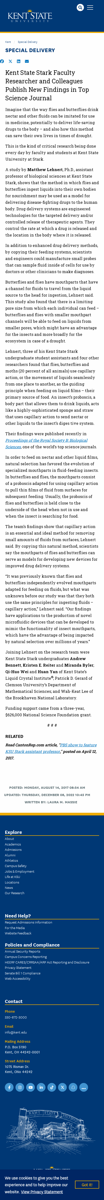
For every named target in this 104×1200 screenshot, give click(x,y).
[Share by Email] (27, 61)
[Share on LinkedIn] (18, 61)
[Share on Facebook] (2, 61)
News (9, 887)
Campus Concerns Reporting (26, 956)
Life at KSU (12, 876)
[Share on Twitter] (10, 61)
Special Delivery (27, 41)
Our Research (14, 892)
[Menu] (90, 8)
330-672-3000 (16, 1017)
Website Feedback (18, 933)
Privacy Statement (18, 967)
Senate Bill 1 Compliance (22, 973)
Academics (13, 844)
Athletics (11, 860)
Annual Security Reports (22, 951)
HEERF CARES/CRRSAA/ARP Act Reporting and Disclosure (47, 962)
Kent (8, 41)
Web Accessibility (17, 978)
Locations (12, 882)
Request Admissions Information (28, 922)
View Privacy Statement (42, 1191)
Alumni (10, 855)
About (9, 838)
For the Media (15, 927)
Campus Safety (16, 865)
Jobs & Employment (19, 871)
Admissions (13, 849)
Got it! (87, 1184)
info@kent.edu (16, 1032)
